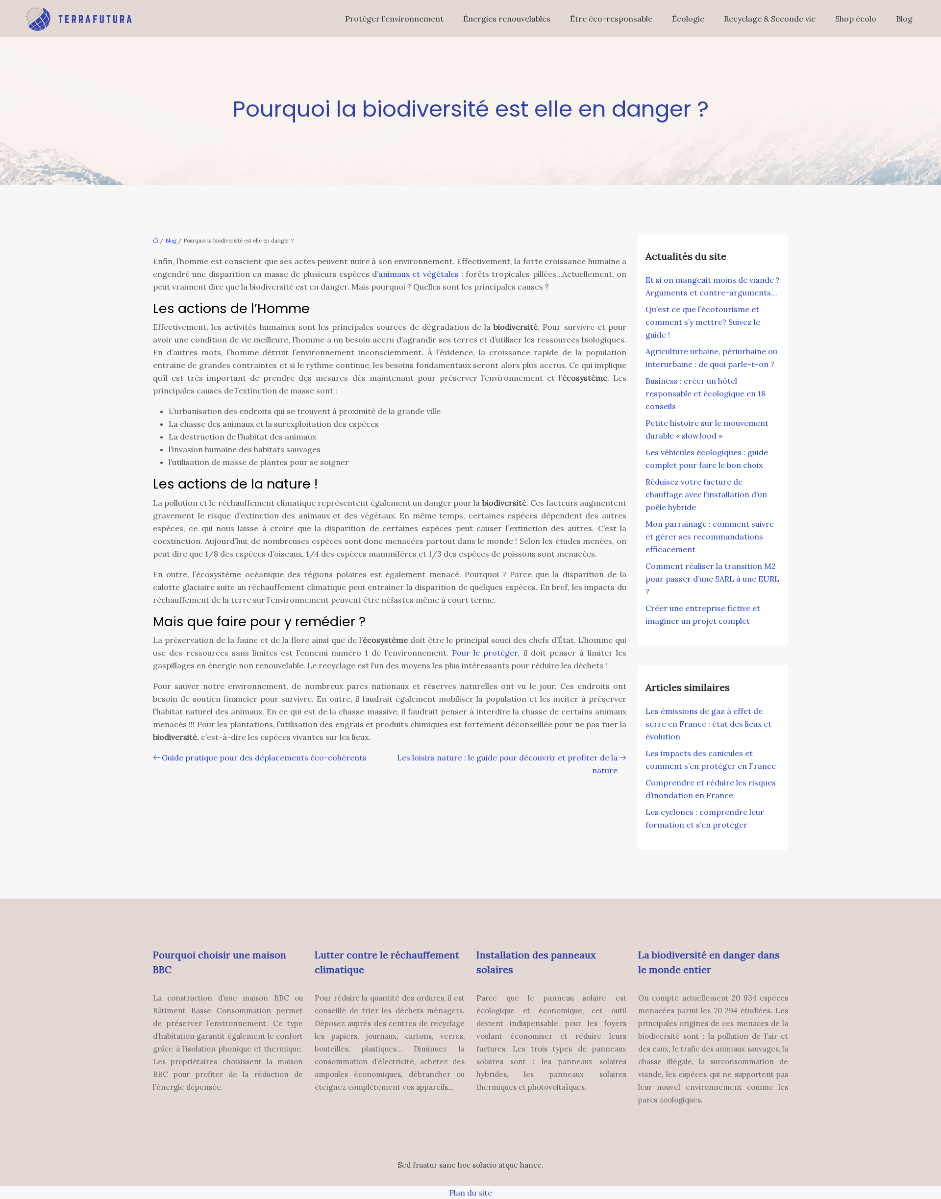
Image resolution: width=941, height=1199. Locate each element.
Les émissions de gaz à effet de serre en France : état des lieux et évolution (708, 723)
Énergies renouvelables (506, 19)
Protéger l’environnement (394, 19)
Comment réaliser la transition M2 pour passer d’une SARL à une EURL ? (712, 578)
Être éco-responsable (611, 19)
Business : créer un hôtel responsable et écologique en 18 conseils (705, 393)
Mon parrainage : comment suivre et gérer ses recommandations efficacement (709, 536)
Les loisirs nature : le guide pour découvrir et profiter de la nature (507, 764)
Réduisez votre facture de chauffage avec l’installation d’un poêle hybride (706, 494)
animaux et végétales (418, 274)
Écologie (688, 19)
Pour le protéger (485, 653)
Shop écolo (855, 19)
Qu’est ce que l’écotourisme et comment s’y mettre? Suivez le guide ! (702, 322)
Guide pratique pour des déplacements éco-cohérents (264, 757)
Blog (904, 19)
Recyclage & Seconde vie (770, 19)
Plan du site (470, 1193)
